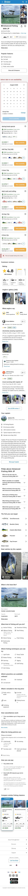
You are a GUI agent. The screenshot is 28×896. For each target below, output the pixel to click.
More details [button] (4, 727)
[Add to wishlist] (25, 26)
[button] (14, 113)
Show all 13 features (14, 70)
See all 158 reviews (13, 408)
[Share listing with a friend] (21, 26)
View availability (20, 142)
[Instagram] (17, 875)
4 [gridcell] (20, 106)
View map (23, 33)
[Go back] (2, 2)
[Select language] (16, 865)
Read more (5, 341)
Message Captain (14, 462)
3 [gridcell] (17, 106)
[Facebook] (10, 875)
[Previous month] (23, 84)
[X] (13, 875)
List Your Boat (14, 860)
